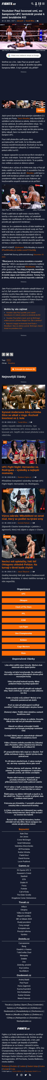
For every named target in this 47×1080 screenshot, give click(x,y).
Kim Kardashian (23, 992)
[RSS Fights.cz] (30, 1075)
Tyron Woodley (24, 118)
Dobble (24, 959)
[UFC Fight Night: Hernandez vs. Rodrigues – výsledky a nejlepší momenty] (23, 452)
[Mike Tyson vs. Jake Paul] (38, 104)
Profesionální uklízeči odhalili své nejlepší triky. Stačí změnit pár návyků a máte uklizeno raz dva (23, 691)
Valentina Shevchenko (24, 846)
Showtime (11, 363)
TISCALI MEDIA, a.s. (18, 1071)
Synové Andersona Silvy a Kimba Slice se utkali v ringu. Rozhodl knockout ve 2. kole (21, 415)
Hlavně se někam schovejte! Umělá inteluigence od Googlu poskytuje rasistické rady (24, 728)
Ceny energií (24, 925)
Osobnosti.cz (9, 1011)
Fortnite (24, 889)
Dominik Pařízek (24, 523)
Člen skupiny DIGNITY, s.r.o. (33, 1071)
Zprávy (17, 1005)
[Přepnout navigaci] (36, 3)
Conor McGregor (24, 840)
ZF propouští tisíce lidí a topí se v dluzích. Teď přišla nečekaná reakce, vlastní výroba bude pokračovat (23, 754)
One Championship (23, 633)
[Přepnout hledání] (32, 3)
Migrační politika (24, 916)
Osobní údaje (32, 1066)
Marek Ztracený (24, 998)
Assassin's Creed (24, 873)
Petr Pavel (24, 983)
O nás (12, 1069)
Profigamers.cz (23, 1008)
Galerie (41, 110)
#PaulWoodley (8, 250)
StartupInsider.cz (24, 1021)
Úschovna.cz (37, 1011)
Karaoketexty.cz (23, 1011)
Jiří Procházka (24, 849)
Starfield (24, 876)
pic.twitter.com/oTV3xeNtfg (25, 250)
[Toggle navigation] (43, 3)
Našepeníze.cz (22, 1018)
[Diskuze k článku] (37, 21)
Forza (24, 886)
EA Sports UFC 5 (24, 870)
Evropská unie (24, 928)
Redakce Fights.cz (24, 477)
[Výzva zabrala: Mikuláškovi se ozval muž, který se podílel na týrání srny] (23, 500)
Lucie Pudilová (24, 861)
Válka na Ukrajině (24, 913)
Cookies (22, 1066)
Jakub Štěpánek (23, 572)
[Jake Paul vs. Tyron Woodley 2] (23, 196)
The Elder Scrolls (24, 895)
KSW (23, 620)
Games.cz (11, 1008)
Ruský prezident (24, 922)
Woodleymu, (30, 267)
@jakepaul (19, 247)
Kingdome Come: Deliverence (24, 898)
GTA (24, 879)
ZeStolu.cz (35, 1008)
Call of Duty (24, 892)
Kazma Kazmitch (24, 989)
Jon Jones (24, 837)
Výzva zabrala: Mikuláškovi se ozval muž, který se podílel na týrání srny (23, 517)
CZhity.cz (11, 1018)
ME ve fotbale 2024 (24, 919)
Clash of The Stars (23, 607)
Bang (24, 946)
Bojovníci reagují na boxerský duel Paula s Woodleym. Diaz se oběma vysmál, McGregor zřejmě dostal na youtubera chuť (23, 326)
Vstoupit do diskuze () (24, 369)
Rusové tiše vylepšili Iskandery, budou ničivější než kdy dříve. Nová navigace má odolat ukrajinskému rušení (24, 822)
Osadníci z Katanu (24, 949)
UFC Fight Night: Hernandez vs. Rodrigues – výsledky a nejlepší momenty (20, 470)
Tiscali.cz (9, 1005)
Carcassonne (24, 943)
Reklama (5, 1066)
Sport (24, 1005)
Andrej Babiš (24, 980)
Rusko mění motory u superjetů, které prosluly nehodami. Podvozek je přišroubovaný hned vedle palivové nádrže (23, 780)
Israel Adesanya (23, 843)
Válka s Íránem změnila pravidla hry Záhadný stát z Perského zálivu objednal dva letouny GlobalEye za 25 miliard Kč (23, 745)
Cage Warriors (23, 647)
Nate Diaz (24, 834)
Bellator (23, 640)
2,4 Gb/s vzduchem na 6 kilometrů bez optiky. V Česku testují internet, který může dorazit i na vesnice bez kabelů (23, 812)
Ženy (30, 1005)
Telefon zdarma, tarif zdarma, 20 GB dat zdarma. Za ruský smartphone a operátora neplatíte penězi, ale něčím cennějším (23, 770)
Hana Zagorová (24, 986)
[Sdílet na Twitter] (7, 354)
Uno (24, 962)
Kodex (42, 1066)
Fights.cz (27, 1014)
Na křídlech (24, 971)
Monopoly (24, 955)
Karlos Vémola (24, 852)
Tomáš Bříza (22, 422)
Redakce (14, 1066)
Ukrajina (24, 910)
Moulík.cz (18, 1014)
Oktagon (23, 600)
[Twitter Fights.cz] (25, 1075)
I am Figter (23, 627)
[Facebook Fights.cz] (17, 1075)
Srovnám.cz (35, 1018)
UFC (23, 594)
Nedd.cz (9, 1014)
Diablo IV (24, 883)
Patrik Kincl (24, 855)
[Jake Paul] (9, 104)
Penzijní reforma (24, 931)
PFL (23, 614)
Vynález (24, 934)
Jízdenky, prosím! (24, 965)
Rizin (23, 653)
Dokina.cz (37, 1014)
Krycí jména (24, 968)
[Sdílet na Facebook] (3, 354)
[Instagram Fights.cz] (21, 1075)
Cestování (37, 1005)
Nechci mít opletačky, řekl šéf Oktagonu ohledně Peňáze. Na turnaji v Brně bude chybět (19, 564)
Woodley (30, 173)
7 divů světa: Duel (24, 952)
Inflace (24, 907)
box (8, 360)
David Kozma (23, 858)
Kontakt (6, 1069)
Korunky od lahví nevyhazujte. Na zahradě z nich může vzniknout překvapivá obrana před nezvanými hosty (23, 674)
